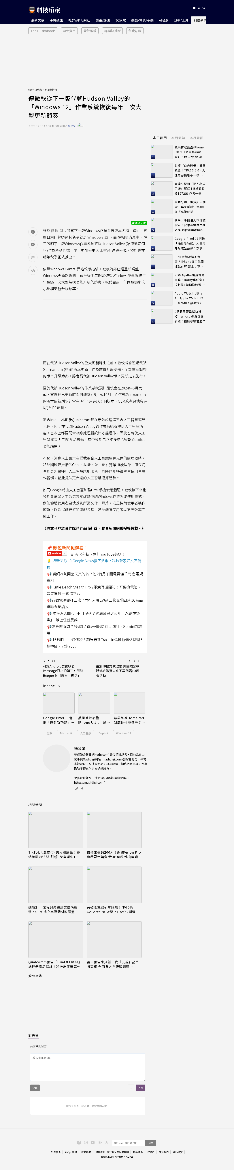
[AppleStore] (106, 1142)
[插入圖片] (131, 1088)
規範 (34, 1088)
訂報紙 (150, 1152)
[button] (199, 8)
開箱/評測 (102, 20)
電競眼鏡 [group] (90, 30)
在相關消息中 (128, 237)
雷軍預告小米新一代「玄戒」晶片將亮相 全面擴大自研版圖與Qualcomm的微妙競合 (113, 964)
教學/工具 (181, 20)
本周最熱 (178, 137)
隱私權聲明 (123, 1152)
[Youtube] (194, 8)
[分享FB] (32, 231)
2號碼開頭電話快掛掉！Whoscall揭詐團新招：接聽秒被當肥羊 (190, 316)
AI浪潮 (163, 20)
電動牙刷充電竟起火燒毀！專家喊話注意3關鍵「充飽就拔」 (190, 207)
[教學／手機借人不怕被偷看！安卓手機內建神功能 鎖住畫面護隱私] (162, 225)
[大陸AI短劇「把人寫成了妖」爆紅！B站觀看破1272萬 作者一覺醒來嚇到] (162, 188)
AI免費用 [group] (69, 30)
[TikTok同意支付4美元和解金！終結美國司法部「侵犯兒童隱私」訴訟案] (55, 830)
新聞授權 (86, 1152)
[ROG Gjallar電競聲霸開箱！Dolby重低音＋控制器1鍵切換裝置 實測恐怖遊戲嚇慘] (162, 280)
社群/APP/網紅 (79, 20)
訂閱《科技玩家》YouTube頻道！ (98, 554)
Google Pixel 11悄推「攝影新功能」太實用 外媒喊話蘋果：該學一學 (58, 720)
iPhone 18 (51, 685)
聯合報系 (138, 1152)
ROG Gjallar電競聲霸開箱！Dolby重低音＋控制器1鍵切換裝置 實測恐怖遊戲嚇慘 (190, 280)
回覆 (140, 1088)
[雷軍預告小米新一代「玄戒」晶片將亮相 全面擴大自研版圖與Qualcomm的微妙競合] (114, 939)
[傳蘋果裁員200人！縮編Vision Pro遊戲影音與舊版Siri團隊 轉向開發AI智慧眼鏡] (114, 830)
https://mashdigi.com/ (89, 782)
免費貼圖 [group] (134, 30)
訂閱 (150, 1143)
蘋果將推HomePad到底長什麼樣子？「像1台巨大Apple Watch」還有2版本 (129, 720)
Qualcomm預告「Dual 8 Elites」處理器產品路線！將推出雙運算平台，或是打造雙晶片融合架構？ (55, 964)
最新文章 (37, 20)
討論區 (33, 1035)
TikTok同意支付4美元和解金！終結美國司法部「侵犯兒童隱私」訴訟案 (54, 854)
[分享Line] (32, 244)
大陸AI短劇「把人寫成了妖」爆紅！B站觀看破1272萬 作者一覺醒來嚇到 (190, 188)
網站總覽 (178, 1152)
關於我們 (164, 1152)
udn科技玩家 (35, 89)
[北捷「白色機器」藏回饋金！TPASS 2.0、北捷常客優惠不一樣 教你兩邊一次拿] (162, 170)
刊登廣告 (56, 1152)
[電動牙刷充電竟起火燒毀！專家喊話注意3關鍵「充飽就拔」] (162, 207)
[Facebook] (78, 1142)
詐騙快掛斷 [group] (112, 30)
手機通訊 (56, 20)
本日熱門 (160, 137)
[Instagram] (85, 1142)
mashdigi (88, 528)
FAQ (67, 1152)
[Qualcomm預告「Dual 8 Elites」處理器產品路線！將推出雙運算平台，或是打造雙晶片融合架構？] (55, 939)
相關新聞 (35, 804)
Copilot (103, 733)
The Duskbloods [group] (42, 30)
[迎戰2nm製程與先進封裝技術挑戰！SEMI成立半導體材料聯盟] (55, 885)
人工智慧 (85, 733)
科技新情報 (202, 20)
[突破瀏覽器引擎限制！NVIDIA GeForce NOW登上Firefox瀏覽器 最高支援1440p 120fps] (114, 885)
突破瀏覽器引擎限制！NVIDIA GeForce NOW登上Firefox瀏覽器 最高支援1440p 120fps (113, 909)
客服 (74, 1152)
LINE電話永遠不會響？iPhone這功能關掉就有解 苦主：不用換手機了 (189, 262)
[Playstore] (99, 1142)
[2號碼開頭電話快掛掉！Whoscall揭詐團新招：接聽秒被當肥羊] (162, 316)
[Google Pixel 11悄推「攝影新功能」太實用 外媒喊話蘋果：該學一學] (59, 703)
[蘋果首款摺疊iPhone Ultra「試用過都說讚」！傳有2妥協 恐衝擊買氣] (94, 703)
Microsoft (66, 733)
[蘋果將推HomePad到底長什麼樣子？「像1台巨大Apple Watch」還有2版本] (129, 703)
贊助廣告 (35, 975)
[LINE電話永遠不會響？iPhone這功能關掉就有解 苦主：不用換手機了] (162, 261)
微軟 (49, 733)
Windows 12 (123, 733)
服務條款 (100, 1152)
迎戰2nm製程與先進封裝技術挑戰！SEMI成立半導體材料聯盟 (53, 909)
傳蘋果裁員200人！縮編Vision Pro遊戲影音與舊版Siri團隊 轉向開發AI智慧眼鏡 (114, 854)
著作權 (110, 1152)
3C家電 (120, 20)
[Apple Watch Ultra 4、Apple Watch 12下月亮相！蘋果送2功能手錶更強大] (162, 298)
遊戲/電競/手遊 (142, 20)
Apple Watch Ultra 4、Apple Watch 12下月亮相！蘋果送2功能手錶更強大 (189, 298)
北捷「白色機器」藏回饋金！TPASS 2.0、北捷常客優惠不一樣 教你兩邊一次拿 (190, 170)
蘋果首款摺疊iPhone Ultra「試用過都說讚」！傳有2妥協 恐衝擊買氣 (94, 720)
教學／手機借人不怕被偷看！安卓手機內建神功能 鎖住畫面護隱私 (190, 225)
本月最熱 (196, 137)
